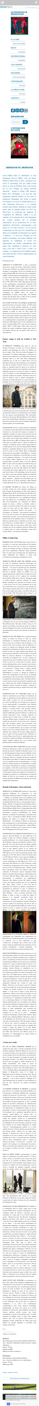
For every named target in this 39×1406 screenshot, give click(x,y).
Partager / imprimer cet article (10, 1372)
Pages (22, 85)
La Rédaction (17, 90)
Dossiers (15, 73)
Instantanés (19, 44)
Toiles (22, 94)
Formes (21, 60)
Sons (22, 102)
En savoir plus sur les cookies (18, 1403)
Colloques (16, 64)
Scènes (21, 52)
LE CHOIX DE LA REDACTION (19, 13)
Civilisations (18, 77)
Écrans (21, 69)
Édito (13, 48)
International (18, 56)
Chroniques (17, 81)
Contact (15, 98)
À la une (15, 39)
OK (8, 1403)
